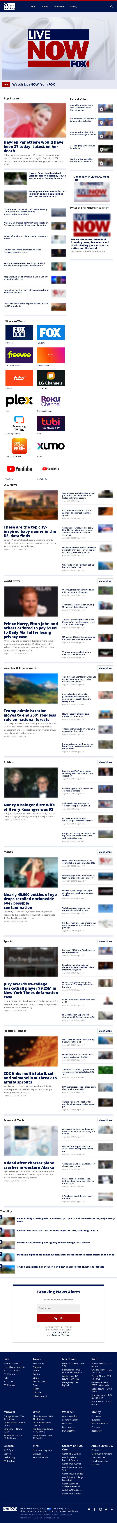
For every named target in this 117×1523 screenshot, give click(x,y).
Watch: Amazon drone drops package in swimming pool (76, 909)
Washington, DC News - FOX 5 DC (70, 1377)
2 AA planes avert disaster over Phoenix (77, 1197)
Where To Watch (12, 1363)
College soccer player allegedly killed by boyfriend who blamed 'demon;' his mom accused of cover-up (77, 531)
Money (8, 852)
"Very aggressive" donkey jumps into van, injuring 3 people (78, 591)
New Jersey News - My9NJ (71, 1384)
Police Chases (40, 1381)
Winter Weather (70, 1416)
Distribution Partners (101, 1453)
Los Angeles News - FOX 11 (43, 1424)
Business (95, 1419)
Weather (68, 1412)
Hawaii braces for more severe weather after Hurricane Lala (81, 107)
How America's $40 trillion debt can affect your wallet (83, 133)
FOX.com (41, 343)
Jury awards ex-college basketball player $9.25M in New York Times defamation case (31, 990)
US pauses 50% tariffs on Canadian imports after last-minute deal (79, 638)
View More (105, 581)
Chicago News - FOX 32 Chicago (14, 1417)
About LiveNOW (102, 1446)
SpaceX (7, 1453)
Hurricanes (67, 1423)
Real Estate (97, 1430)
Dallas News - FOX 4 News (101, 1390)
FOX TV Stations (12, 1370)
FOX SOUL (9, 1381)
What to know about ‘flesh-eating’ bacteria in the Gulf (78, 566)
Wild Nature (9, 1461)
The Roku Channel (44, 411)
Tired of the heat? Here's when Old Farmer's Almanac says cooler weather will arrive (79, 679)
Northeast (69, 1359)
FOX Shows (9, 1385)
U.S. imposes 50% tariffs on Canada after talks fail (83, 119)
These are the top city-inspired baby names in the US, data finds (26, 304)
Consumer (96, 1427)
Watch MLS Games (71, 1493)
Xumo (39, 456)
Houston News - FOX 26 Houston (101, 1396)
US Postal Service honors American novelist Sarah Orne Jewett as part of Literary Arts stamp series (79, 550)
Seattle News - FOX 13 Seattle (42, 1436)
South (95, 1359)
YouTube (9, 479)
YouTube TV (42, 479)
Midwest (9, 1412)
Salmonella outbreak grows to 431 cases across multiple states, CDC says (78, 1071)
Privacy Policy (62, 1332)
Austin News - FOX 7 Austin (101, 1403)
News (37, 1359)
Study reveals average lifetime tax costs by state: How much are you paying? (79, 925)
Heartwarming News (43, 1450)
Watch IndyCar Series (72, 1473)
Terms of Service (60, 1335)
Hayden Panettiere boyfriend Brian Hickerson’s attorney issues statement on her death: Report (47, 176)
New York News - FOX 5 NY (73, 1364)
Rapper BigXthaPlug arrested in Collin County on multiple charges (26, 278)
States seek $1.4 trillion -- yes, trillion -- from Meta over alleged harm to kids (78, 1181)
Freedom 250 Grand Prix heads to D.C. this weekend (78, 951)
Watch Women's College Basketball (71, 1485)
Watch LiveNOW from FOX (33, 84)
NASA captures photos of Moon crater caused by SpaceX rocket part (77, 1148)
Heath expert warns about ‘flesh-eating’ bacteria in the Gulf (78, 1055)
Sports (8, 941)
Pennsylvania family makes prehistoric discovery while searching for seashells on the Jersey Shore (76, 698)
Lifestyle (37, 1392)
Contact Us (96, 1450)
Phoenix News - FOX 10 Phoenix (43, 1417)
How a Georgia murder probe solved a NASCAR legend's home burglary (78, 984)
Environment (68, 1427)
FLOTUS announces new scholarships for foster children (77, 819)
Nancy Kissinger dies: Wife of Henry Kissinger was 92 (29, 807)
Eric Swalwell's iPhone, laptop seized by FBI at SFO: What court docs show (77, 773)
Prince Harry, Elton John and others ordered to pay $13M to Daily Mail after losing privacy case (31, 630)
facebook (94, 1509)
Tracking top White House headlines (82, 146)
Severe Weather (70, 1419)
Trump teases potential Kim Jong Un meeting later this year (78, 605)
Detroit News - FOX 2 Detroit (14, 1424)
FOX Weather (10, 1374)
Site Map (95, 1464)
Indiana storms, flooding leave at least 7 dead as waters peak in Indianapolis (78, 746)
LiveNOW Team (99, 1457)
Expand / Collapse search (111, 6)
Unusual (37, 1453)
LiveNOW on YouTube (15, 1367)
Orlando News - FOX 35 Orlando (101, 1371)
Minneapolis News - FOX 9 (13, 1430)
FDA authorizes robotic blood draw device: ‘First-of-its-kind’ (79, 1088)
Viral (36, 1446)
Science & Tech (14, 1120)
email (112, 1509)
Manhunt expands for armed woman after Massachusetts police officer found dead (65, 1254)
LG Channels (42, 388)
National (37, 1367)
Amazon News (43, 365)
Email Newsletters (100, 1461)
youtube (89, 1509)
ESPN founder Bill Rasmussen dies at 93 (78, 1000)
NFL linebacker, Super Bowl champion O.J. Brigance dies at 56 (78, 1016)
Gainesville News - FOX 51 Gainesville (100, 1384)
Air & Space (9, 1450)
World (36, 1370)
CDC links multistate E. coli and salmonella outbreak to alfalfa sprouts (77, 512)
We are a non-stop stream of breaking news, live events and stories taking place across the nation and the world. (90, 244)
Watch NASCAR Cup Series (72, 1468)
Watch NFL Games (71, 1453)
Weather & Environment (20, 668)
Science (9, 1446)
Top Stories (38, 1363)
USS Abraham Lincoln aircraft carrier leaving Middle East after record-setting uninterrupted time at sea (26, 211)
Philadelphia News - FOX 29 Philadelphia (72, 1371)
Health (36, 1388)
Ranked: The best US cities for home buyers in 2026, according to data (57, 1230)
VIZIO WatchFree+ (13, 456)
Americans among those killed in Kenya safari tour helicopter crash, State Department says (79, 622)
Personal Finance (99, 1423)
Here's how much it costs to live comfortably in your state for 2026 (26, 291)
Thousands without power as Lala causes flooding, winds (78, 730)
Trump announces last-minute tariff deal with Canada (76, 653)
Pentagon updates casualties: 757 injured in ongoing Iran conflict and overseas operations (47, 194)
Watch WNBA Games (72, 1490)
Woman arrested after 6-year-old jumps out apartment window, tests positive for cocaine (78, 495)
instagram (100, 1509)
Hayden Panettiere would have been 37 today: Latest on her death (33, 146)
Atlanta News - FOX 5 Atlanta (102, 1364)
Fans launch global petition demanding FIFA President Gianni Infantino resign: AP (78, 967)
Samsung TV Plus (12, 433)
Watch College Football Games (70, 1458)
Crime (36, 1377)
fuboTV (8, 388)
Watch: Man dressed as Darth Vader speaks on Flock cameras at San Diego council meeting (26, 224)
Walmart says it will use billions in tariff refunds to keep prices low (78, 876)
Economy (96, 1416)
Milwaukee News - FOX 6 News (13, 1436)
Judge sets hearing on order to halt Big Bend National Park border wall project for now (79, 835)
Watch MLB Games (71, 1463)
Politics (9, 762)
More (73, 6)
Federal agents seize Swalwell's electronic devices (77, 789)
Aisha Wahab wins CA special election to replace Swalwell (76, 804)
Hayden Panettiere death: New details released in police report (22, 250)
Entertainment (40, 1396)
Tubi (39, 433)
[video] (105, 108)
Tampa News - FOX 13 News (101, 1377)
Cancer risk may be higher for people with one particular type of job (78, 1104)
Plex (7, 411)
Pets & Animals (40, 1457)
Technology (9, 1457)
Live (6, 1359)
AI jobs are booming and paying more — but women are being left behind (78, 1131)
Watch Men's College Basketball (72, 1478)
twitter (106, 1509)
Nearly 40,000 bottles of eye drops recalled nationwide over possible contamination (24, 264)
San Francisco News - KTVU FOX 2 (43, 1430)
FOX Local (9, 343)
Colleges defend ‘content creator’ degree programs (78, 1165)
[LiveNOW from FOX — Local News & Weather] (14, 6)
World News (12, 581)
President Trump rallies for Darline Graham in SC (82, 160)
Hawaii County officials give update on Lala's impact (75, 715)
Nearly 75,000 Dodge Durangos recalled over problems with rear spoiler (78, 893)
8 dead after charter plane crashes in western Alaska (26, 237)
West (36, 1412)
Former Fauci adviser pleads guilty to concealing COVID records (53, 1242)
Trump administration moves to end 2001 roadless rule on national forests (30, 715)
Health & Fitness (15, 1031)
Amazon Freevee (12, 365)
